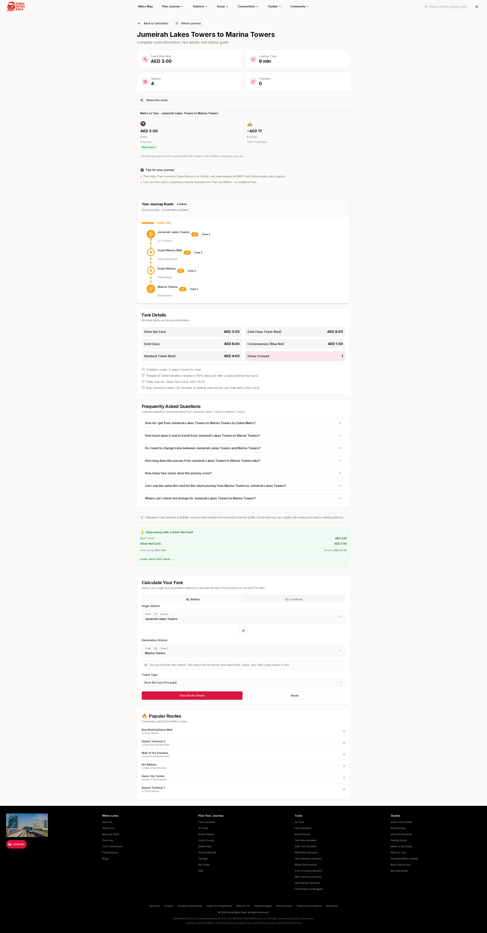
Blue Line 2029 (110, 834)
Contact (168, 905)
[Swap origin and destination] (243, 630)
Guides (273, 6)
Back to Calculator (156, 23)
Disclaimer (332, 905)
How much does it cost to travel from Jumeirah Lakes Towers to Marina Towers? (202, 435)
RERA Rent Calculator (306, 852)
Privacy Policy (284, 905)
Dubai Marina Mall (170, 250)
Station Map (205, 846)
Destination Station (154, 640)
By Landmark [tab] (294, 599)
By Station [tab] (193, 599)
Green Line (108, 828)
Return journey (191, 23)
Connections (246, 6)
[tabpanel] (243, 645)
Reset (294, 695)
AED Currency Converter (308, 876)
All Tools (203, 828)
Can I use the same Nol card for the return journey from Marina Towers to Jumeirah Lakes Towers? (215, 486)
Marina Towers (168, 286)
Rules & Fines (398, 828)
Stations (198, 6)
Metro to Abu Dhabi (401, 846)
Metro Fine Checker (306, 864)
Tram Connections (112, 846)
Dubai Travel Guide (401, 822)
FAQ (200, 870)
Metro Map (145, 6)
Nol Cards (203, 864)
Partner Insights (263, 905)
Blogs (105, 858)
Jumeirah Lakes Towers (174, 232)
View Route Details (192, 695)
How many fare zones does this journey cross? (178, 473)
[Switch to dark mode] (477, 6)
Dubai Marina (167, 268)
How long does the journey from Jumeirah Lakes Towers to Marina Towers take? (202, 461)
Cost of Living (206, 840)
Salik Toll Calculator (306, 846)
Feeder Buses (110, 852)
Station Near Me (207, 852)
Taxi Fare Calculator (306, 840)
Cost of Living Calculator (308, 870)
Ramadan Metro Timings (404, 858)
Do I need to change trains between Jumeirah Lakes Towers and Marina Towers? (203, 448)
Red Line (107, 822)
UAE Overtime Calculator (308, 858)
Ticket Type (150, 674)
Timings (203, 858)
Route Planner (206, 834)
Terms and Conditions (309, 905)
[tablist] (243, 598)
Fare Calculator (206, 822)
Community (298, 6)
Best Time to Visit (401, 864)
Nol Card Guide (399, 870)
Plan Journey (171, 6)
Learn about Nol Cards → (157, 559)
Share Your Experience (219, 905)
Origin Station (151, 606)
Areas (221, 6)
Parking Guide (398, 840)
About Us (155, 905)
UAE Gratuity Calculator (307, 882)
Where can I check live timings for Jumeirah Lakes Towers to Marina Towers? (200, 498)
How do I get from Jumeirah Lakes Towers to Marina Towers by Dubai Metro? (200, 423)
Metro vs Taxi (398, 852)
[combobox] (243, 682)
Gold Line (107, 840)
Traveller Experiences (190, 905)
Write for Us (243, 905)
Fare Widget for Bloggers (309, 889)
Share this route (157, 100)
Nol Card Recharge (401, 834)
